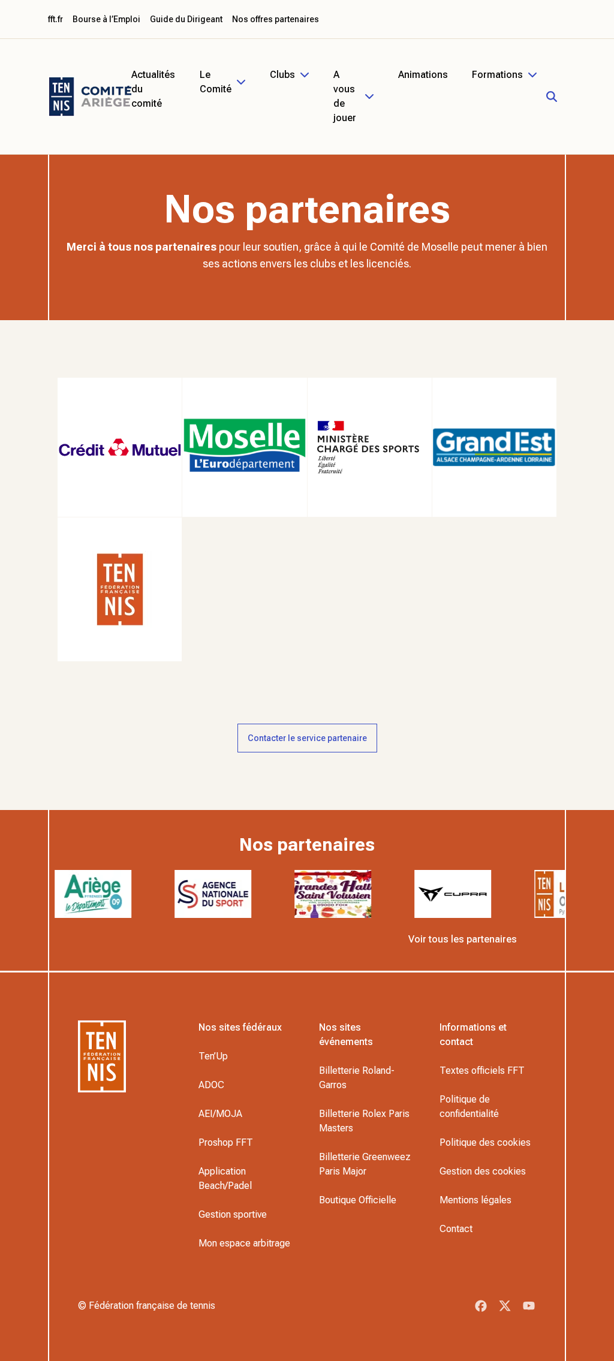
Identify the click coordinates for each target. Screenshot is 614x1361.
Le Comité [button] (215, 82)
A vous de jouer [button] (344, 96)
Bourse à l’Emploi (106, 19)
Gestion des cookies (483, 1171)
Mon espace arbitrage (244, 1243)
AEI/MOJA (220, 1113)
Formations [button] (497, 74)
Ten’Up (213, 1056)
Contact (456, 1228)
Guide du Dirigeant (186, 19)
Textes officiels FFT (482, 1070)
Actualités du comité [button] (153, 89)
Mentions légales (475, 1200)
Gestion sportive (232, 1214)
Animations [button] (423, 74)
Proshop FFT (225, 1142)
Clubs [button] (282, 74)
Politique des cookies (485, 1142)
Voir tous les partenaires (462, 939)
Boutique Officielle (357, 1200)
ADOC (211, 1085)
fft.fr (55, 19)
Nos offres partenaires (275, 19)
